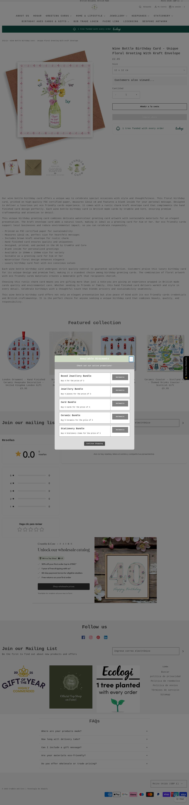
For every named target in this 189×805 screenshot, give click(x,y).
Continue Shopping (94, 444)
